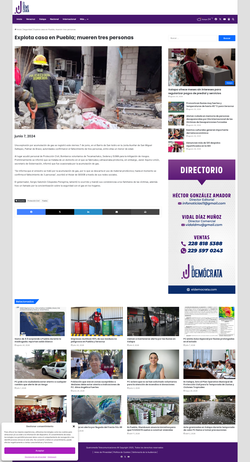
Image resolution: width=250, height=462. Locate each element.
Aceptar (40, 450)
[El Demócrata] (22, 7)
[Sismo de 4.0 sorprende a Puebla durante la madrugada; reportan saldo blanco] (41, 321)
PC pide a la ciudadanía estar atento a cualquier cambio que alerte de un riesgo (40, 383)
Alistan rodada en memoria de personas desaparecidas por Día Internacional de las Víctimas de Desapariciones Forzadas (209, 119)
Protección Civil (33, 201)
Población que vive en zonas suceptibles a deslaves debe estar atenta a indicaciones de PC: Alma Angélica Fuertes (95, 384)
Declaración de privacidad (35, 457)
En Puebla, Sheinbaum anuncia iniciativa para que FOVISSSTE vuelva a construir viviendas (151, 428)
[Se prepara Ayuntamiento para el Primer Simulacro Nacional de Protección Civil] (41, 409)
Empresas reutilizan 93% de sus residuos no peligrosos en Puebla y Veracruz (94, 340)
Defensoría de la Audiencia (144, 452)
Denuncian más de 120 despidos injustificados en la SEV (203, 144)
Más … (83, 19)
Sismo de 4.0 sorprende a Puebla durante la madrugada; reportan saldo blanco (38, 340)
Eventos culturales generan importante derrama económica (207, 131)
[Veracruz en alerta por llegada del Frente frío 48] (97, 409)
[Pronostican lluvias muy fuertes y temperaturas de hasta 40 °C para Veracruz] (176, 107)
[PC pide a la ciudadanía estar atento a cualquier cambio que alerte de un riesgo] (41, 364)
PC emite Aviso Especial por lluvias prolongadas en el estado (208, 340)
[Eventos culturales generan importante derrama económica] (176, 134)
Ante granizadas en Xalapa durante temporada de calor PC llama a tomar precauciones (209, 428)
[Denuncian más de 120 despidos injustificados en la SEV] (176, 146)
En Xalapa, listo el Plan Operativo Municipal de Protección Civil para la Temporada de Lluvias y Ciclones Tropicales (208, 384)
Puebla (44, 201)
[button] (73, 426)
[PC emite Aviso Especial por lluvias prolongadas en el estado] (209, 321)
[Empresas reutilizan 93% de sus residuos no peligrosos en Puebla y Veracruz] (97, 321)
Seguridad (27, 29)
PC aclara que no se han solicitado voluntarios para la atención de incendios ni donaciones (152, 383)
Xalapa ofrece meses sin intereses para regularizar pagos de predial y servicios (194, 91)
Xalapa (42, 19)
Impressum (52, 457)
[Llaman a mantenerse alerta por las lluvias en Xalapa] (153, 321)
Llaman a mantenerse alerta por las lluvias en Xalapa (151, 340)
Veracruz (30, 19)
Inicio (19, 19)
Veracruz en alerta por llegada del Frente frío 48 (96, 427)
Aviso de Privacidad (103, 452)
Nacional (54, 19)
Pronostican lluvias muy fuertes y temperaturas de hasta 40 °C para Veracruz (210, 105)
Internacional (69, 19)
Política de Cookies (121, 452)
